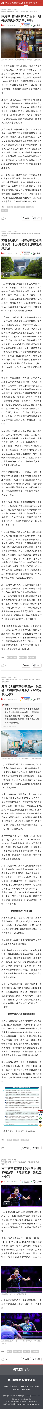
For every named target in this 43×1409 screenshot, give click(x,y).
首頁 (7, 3)
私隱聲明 (16, 1389)
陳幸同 (27, 1351)
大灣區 (16, 1140)
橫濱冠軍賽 (18, 1351)
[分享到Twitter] (40, 1122)
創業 (9, 1140)
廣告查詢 (15, 1386)
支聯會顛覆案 (12, 657)
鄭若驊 (5, 210)
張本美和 (36, 1351)
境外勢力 (32, 657)
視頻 (30, 3)
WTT (9, 1351)
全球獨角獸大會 (18, 3)
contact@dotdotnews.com (33, 1396)
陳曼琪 (10, 207)
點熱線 (6, 1386)
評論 (34, 3)
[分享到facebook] (40, 1115)
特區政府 (23, 657)
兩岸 (3, 699)
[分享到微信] (40, 1118)
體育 (3, 1181)
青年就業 (25, 1140)
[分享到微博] (40, 1125)
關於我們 (24, 1386)
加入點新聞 (34, 1386)
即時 (26, 3)
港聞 (3, 25)
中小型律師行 (20, 207)
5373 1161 (14, 1396)
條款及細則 (26, 1389)
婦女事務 (31, 207)
